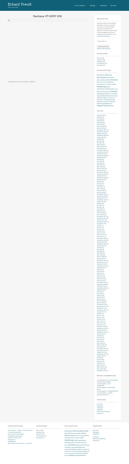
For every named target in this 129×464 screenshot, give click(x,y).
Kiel (102, 91)
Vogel (102, 103)
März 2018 (100, 299)
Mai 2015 (99, 361)
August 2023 (100, 179)
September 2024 (101, 156)
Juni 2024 (99, 161)
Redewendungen (110, 100)
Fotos (98, 58)
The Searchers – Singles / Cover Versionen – (20, 430)
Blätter (103, 80)
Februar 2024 (100, 168)
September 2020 (101, 244)
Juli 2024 (99, 159)
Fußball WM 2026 (113, 391)
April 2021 (99, 231)
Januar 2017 (100, 325)
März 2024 (100, 167)
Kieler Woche (107, 91)
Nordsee (99, 98)
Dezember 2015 (101, 348)
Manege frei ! (11, 439)
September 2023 (101, 178)
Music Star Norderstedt (74, 447)
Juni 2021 (99, 227)
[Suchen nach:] (119, 5)
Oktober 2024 (101, 154)
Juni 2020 (99, 249)
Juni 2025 (99, 141)
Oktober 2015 (101, 352)
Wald (106, 103)
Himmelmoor (101, 89)
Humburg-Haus (110, 89)
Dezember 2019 (101, 260)
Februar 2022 (100, 212)
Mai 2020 (99, 251)
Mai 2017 (99, 317)
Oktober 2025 (101, 133)
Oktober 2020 (101, 242)
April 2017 (99, 319)
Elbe (98, 82)
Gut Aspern (108, 84)
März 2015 (100, 365)
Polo (113, 98)
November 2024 (101, 152)
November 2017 (101, 306)
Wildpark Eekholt (103, 106)
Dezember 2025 (101, 130)
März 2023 (100, 189)
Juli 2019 (99, 269)
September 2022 (101, 200)
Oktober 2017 (101, 308)
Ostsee (110, 98)
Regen (98, 101)
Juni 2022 (99, 205)
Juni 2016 (99, 337)
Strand (99, 103)
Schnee (106, 101)
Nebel (109, 96)
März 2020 (100, 255)
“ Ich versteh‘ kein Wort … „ (15, 432)
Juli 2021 (99, 225)
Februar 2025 (100, 146)
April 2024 (99, 165)
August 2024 (100, 157)
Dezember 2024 (101, 150)
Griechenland (101, 84)
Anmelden (100, 409)
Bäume (108, 80)
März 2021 (100, 233)
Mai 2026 (99, 121)
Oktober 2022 (101, 198)
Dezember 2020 (101, 238)
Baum (108, 77)
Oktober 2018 (101, 286)
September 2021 (101, 222)
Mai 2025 (99, 143)
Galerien (99, 60)
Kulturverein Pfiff (102, 94)
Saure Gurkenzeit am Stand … (16, 434)
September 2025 (101, 135)
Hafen (114, 84)
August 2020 (100, 246)
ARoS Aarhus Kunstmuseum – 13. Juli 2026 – (20, 443)
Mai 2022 (99, 207)
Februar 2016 (100, 345)
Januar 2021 (100, 236)
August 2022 (100, 201)
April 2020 (99, 253)
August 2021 (100, 223)
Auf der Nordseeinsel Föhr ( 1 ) (105, 394)
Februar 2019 (100, 279)
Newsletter (100, 406)
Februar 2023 (100, 190)
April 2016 (99, 341)
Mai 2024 (99, 163)
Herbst (108, 87)
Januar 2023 (100, 192)
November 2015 (101, 350)
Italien (98, 91)
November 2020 (101, 240)
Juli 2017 (99, 314)
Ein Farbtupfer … (12, 441)
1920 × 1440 (28, 82)
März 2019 (100, 277)
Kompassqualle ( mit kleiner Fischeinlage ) (107, 381)
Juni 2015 (99, 359)
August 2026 (100, 115)
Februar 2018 (100, 301)
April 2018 (99, 297)
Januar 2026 (100, 128)
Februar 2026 (100, 126)
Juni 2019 (99, 271)
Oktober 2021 (101, 220)
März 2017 (100, 321)
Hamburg (101, 86)
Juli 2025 (99, 139)
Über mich (113, 5)
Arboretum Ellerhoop (104, 75)
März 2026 (100, 124)
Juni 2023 (99, 183)
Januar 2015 (100, 369)
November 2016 (101, 328)
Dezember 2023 (101, 172)
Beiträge (92, 5)
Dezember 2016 (101, 326)
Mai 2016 (99, 339)
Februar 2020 (100, 257)
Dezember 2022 (101, 194)
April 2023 (99, 187)
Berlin (112, 77)
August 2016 (100, 334)
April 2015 (99, 363)
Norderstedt (114, 96)
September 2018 (101, 288)
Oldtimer (105, 98)
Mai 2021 (99, 229)
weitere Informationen (103, 48)
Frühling (106, 82)
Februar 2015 (100, 367)
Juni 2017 (99, 315)
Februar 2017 (100, 323)
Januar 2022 (100, 214)
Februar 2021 (100, 234)
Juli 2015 (99, 358)
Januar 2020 (100, 258)
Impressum (100, 413)
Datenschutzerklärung (103, 36)
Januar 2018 (100, 303)
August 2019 (100, 268)
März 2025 (100, 144)
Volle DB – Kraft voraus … (15, 438)
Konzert (114, 91)
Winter (111, 106)
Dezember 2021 (101, 216)
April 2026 (99, 122)
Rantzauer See (101, 100)
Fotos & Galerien (80, 5)
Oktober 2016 (101, 330)
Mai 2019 (99, 273)
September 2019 (101, 266)
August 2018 (100, 290)
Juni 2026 (99, 119)
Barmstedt (101, 77)
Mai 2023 (99, 185)
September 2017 (101, 310)
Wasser (110, 103)
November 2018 (101, 284)
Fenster (102, 82)
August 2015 (100, 356)
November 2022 (101, 196)
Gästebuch (103, 5)
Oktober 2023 (101, 176)
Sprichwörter (111, 101)
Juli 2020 (99, 247)
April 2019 (99, 275)
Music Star (110, 94)
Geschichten (100, 63)
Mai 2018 (99, 295)
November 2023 (101, 174)
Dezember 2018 (101, 282)
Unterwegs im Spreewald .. (15, 436)
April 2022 (99, 209)
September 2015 (101, 354)
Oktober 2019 (101, 264)
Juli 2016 (99, 336)
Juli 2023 (99, 181)
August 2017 (100, 312)
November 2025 (101, 132)
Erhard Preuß (19, 4)
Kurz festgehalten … (104, 384)
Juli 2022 (99, 203)
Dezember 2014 (101, 370)
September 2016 (101, 332)
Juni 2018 (99, 293)
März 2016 (100, 343)
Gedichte (99, 61)
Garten (111, 82)
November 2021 (101, 218)
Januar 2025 (100, 148)
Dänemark (114, 80)
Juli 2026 (99, 117)
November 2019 (101, 262)
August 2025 (100, 137)
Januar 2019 (100, 280)
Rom (102, 101)
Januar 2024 (100, 170)
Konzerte (99, 65)
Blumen (99, 80)
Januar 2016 (100, 347)
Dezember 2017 (101, 304)
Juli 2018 (99, 291)
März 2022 (100, 211)
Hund (116, 89)
